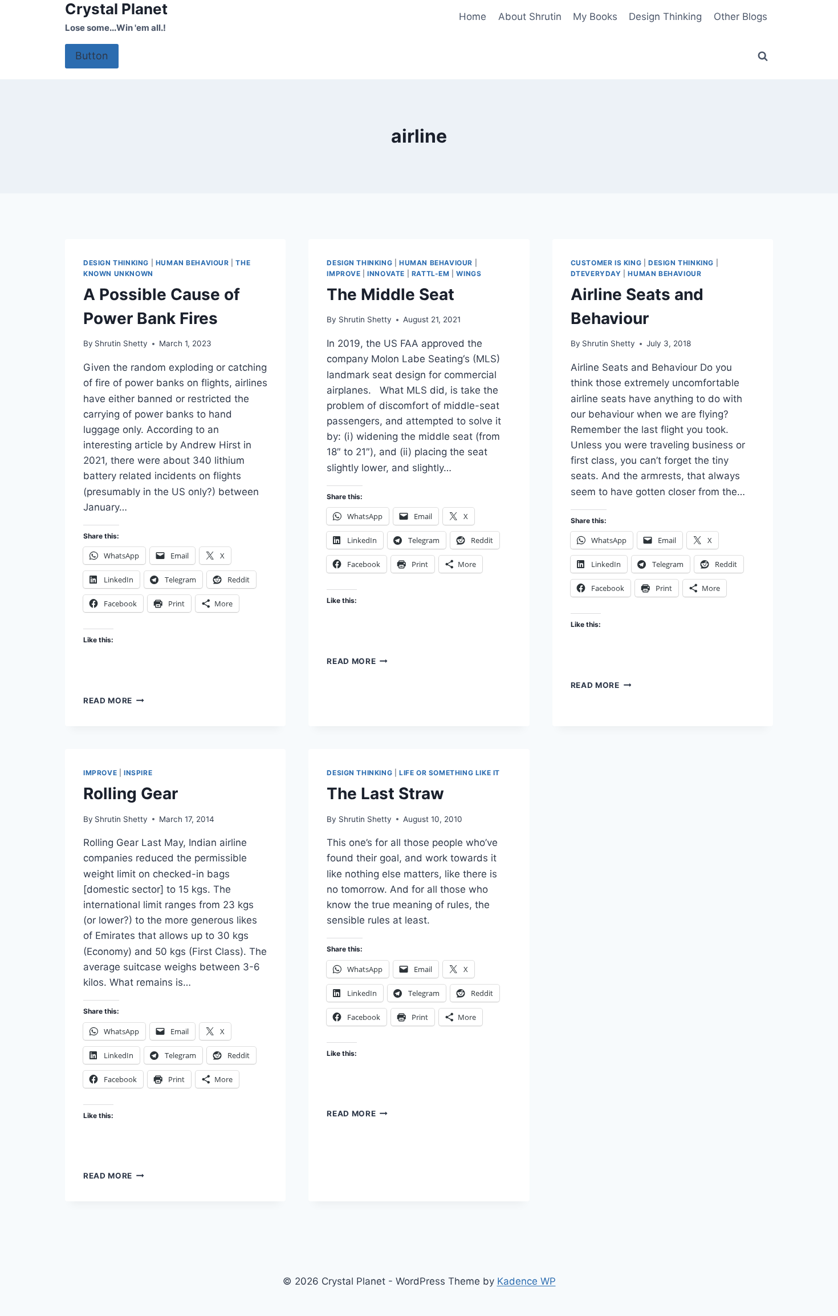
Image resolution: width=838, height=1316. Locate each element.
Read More (113, 700)
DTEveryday (596, 273)
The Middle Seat (390, 294)
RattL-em (431, 273)
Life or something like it (449, 772)
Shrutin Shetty (121, 343)
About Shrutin (530, 16)
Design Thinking (665, 16)
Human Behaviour (192, 262)
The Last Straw (385, 793)
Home (472, 16)
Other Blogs (740, 16)
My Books (595, 16)
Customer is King (606, 262)
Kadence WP (526, 1281)
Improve (343, 273)
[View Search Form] (762, 56)
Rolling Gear (130, 793)
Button (91, 56)
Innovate (386, 273)
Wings (468, 273)
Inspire (138, 772)
